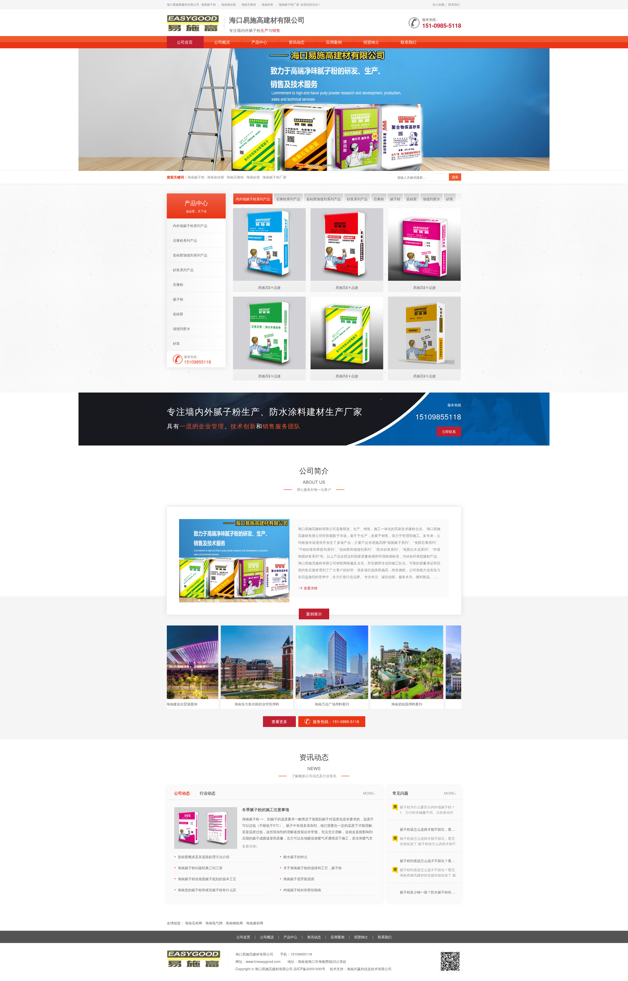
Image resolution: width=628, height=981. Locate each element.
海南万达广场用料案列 (296, 703)
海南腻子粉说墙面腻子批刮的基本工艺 (207, 878)
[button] (610, 109)
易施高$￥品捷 (269, 287)
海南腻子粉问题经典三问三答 (200, 867)
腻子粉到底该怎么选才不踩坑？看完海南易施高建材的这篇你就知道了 (428, 837)
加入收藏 (438, 4)
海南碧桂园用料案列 (371, 703)
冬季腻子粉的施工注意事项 (265, 809)
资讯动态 (296, 42)
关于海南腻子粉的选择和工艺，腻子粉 (312, 867)
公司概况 (222, 42)
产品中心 (259, 42)
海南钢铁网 (235, 922)
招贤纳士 (371, 42)
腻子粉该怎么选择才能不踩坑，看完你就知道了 (428, 806)
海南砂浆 (267, 4)
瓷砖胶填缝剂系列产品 (190, 255)
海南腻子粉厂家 (289, 4)
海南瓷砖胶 (228, 4)
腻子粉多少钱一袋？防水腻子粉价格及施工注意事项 (428, 869)
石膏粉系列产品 (185, 240)
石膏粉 (178, 284)
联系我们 (454, 4)
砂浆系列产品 (183, 269)
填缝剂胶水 (181, 328)
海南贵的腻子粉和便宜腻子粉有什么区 (207, 889)
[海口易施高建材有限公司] (193, 21)
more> (369, 793)
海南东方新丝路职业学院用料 (221, 703)
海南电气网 (214, 922)
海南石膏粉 (248, 4)
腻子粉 (178, 299)
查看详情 (310, 588)
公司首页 (185, 42)
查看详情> (250, 846)
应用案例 (334, 42)
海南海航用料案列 (446, 703)
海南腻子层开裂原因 (298, 878)
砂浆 (176, 343)
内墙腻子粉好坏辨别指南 (302, 889)
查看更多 (279, 721)
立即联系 (449, 431)
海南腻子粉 (208, 4)
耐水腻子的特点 (295, 856)
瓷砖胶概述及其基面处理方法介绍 (203, 856)
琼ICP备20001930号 (309, 968)
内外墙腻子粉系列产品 (190, 225)
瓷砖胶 (178, 313)
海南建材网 (255, 922)
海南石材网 (194, 922)
